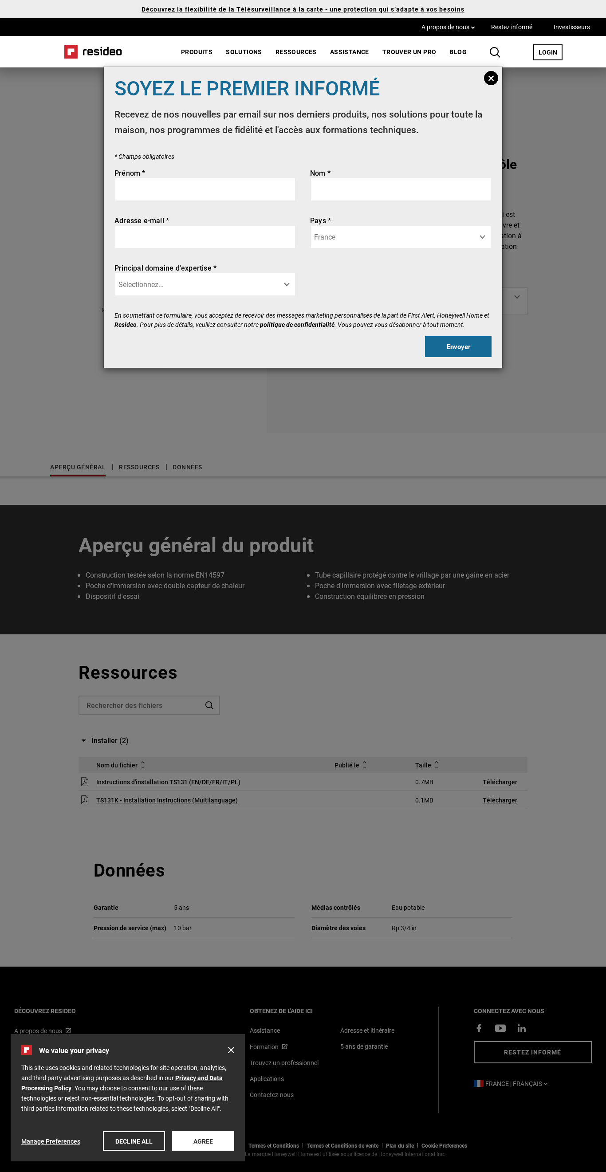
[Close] (491, 78)
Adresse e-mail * (141, 220)
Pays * (320, 220)
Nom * (320, 172)
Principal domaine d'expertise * (165, 267)
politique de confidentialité (297, 324)
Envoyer (458, 346)
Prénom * (130, 172)
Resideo (125, 324)
